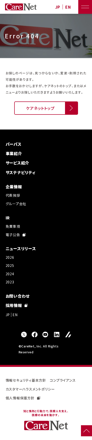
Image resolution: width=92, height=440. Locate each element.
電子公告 (13, 234)
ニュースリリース (21, 248)
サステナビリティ (21, 172)
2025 (10, 265)
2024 (10, 273)
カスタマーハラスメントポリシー (30, 389)
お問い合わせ (18, 296)
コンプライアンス (63, 380)
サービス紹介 (17, 163)
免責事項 (13, 226)
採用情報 (14, 305)
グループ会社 (16, 203)
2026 (10, 257)
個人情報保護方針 (20, 397)
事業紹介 (14, 153)
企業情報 (14, 187)
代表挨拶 (13, 195)
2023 (10, 281)
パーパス (14, 144)
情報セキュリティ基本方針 (26, 380)
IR (8, 218)
